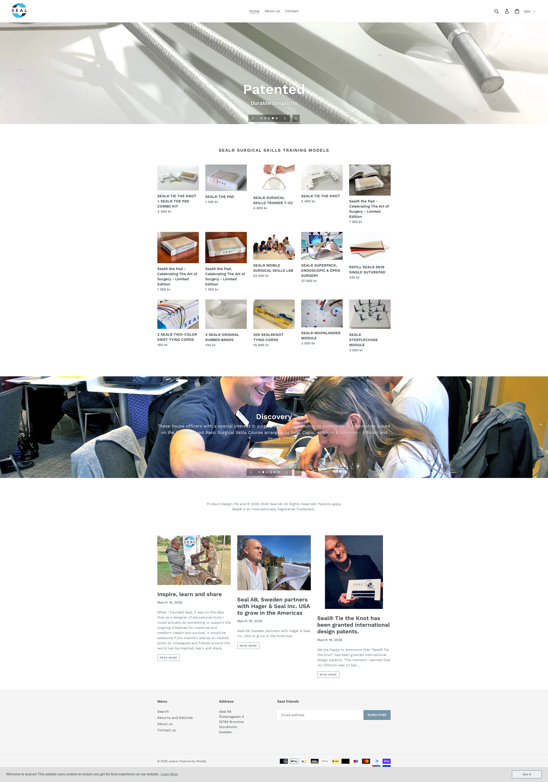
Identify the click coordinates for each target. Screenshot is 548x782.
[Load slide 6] (279, 472)
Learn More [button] (169, 774)
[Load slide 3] (269, 118)
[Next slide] (285, 118)
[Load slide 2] (265, 118)
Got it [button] (527, 774)
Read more (168, 657)
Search (163, 711)
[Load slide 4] (273, 118)
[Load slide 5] (277, 118)
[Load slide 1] (261, 118)
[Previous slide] (253, 118)
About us (165, 724)
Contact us (166, 730)
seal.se (173, 761)
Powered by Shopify (192, 761)
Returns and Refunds (175, 718)
